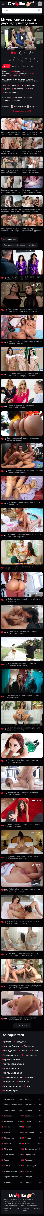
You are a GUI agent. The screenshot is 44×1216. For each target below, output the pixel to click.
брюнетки (29, 1046)
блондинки (10, 1050)
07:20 (25, 75)
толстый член (31, 1055)
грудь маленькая (13, 1073)
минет (30, 1077)
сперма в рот (11, 1090)
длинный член (11, 1055)
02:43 (32, 73)
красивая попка (12, 1068)
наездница (21, 1041)
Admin (6, 66)
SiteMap (37, 1208)
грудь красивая (12, 1059)
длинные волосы (13, 1077)
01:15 (25, 71)
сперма (35, 1050)
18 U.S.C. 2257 (26, 1210)
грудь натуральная (14, 1064)
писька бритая (11, 1046)
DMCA (18, 1208)
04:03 (11, 75)
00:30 (12, 71)
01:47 (16, 73)
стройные (24, 1081)
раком (7, 1041)
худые (23, 1050)
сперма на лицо (12, 1086)
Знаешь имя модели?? (22, 111)
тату (27, 1086)
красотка (9, 1081)
